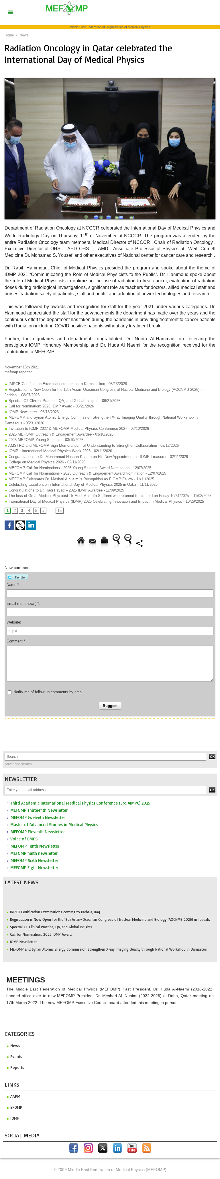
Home (9, 35)
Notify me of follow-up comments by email (48, 692)
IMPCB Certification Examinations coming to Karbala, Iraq (55, 905)
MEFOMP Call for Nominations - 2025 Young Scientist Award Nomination (68, 468)
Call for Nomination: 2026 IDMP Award (41, 928)
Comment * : (17, 641)
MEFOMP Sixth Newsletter (34, 860)
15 (60, 510)
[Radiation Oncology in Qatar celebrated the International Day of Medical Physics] (110, 80)
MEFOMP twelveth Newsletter (38, 817)
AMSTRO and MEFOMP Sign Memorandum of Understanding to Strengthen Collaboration (82, 445)
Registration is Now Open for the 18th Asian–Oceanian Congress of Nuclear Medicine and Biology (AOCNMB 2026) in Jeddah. (110, 913)
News (23, 35)
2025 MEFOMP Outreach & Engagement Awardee (49, 434)
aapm (14, 1096)
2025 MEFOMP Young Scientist (35, 440)
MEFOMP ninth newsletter (34, 853)
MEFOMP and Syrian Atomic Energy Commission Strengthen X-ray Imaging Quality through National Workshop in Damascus (108, 943)
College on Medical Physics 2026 (35, 462)
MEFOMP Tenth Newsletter (35, 846)
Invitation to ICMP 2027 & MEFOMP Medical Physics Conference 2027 (67, 428)
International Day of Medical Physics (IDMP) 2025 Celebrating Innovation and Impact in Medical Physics (95, 501)
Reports (16, 1067)
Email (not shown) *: (23, 603)
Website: (14, 622)
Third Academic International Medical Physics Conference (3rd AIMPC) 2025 (80, 803)
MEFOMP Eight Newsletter (34, 867)
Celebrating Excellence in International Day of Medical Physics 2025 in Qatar (71, 484)
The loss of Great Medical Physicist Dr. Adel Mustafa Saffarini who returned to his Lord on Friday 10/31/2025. (98, 496)
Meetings (25, 980)
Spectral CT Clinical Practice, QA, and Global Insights (51, 920)
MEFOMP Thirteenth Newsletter (39, 810)
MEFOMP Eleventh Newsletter (38, 831)
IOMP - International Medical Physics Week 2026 (49, 451)
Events (15, 1056)
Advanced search (18, 764)
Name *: (13, 584)
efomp (15, 1107)
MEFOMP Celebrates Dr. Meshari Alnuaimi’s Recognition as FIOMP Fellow (70, 479)
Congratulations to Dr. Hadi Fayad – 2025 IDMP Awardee (55, 490)
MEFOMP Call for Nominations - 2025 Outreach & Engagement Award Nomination (75, 473)
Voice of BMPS (24, 839)
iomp (14, 1118)
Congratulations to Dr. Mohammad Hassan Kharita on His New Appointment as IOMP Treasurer (86, 456)
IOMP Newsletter (23, 935)
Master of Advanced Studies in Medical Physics (54, 824)
